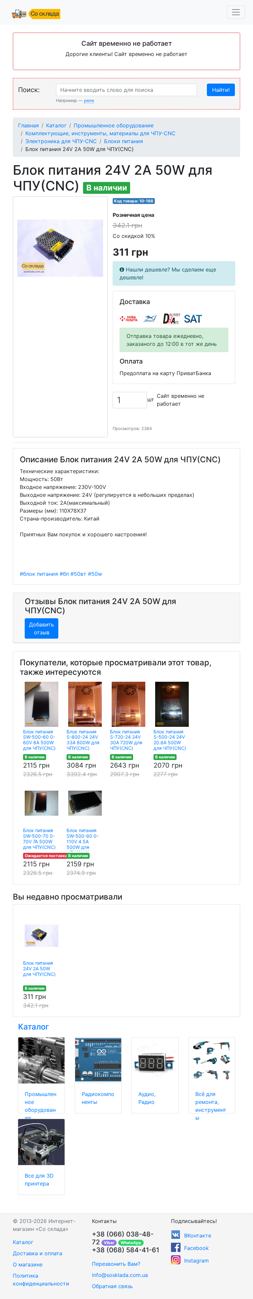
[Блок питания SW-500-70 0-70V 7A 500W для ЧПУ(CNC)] (41, 803)
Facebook (196, 1248)
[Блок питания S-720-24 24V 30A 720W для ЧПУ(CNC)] (128, 704)
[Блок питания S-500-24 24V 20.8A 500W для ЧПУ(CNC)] (172, 704)
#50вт (78, 574)
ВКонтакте (197, 1235)
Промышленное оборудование (114, 125)
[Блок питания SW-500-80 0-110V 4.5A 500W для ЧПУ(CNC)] (85, 803)
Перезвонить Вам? (116, 1264)
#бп (64, 574)
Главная (28, 125)
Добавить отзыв (41, 628)
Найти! (221, 90)
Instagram (196, 1260)
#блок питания (39, 574)
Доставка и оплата (37, 1253)
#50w (95, 574)
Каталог (56, 125)
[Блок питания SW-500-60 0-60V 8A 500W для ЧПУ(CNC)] (41, 704)
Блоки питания (123, 141)
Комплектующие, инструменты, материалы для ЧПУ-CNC (100, 133)
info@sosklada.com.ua (120, 1275)
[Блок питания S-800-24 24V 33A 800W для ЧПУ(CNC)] (85, 704)
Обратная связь (112, 1286)
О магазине (27, 1264)
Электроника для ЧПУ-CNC (61, 141)
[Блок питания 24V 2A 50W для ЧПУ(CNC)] (41, 935)
